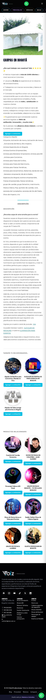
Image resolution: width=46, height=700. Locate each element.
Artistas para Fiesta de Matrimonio (16, 164)
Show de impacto (9, 194)
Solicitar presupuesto (20, 618)
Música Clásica (8, 188)
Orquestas (5, 634)
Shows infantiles (36, 609)
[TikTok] (20, 593)
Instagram (33, 692)
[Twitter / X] (25, 593)
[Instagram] (9, 593)
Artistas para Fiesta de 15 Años (14, 161)
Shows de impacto (22, 600)
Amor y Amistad (22, 634)
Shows (5, 10)
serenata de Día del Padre (32, 191)
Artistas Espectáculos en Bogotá (15, 147)
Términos (25, 692)
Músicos (29, 10)
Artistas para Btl (36, 154)
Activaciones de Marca (12, 144)
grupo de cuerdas (9, 184)
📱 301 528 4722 (7, 610)
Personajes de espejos (35, 615)
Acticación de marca (19, 140)
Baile (39, 10)
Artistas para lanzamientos (13, 171)
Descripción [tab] (23, 204)
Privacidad (17, 692)
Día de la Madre (22, 637)
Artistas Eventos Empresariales (15, 150)
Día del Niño (20, 646)
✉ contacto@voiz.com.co (8, 620)
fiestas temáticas (26, 181)
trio (18, 194)
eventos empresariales (28, 178)
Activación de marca (35, 140)
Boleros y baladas (7, 644)
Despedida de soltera (21, 640)
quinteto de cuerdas (26, 188)
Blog (10, 692)
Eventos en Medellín (37, 619)
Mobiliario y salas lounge (22, 613)
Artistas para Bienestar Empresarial (16, 154)
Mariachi (4, 637)
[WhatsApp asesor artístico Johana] (41, 695)
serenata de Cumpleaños (12, 191)
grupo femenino (23, 184)
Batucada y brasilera (8, 649)
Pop (16, 188)
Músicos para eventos (8, 632)
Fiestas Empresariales (11, 181)
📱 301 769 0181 (6, 612)
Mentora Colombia (28, 697)
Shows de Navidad (37, 612)
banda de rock (37, 171)
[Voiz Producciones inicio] (23, 573)
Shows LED (20, 603)
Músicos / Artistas (22, 605)
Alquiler (14, 137)
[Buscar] (26, 3)
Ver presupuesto (22, 677)
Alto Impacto (26, 144)
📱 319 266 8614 (6, 607)
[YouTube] (14, 593)
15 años (33, 600)
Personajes (17, 10)
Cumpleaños (21, 643)
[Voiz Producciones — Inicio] (7, 3)
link (34, 324)
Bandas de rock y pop (8, 642)
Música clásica (6, 639)
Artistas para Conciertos (13, 157)
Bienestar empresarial (20, 649)
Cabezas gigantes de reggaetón (37, 606)
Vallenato (5, 647)
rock (36, 188)
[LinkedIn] (30, 593)
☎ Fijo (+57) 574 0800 (7, 616)
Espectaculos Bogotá (11, 178)
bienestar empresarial (12, 174)
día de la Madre (26, 174)
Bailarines (27, 171)
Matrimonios (21, 632)
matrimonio (34, 184)
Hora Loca (34, 603)
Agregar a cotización (12, 133)
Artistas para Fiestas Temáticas (14, 167)
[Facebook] (4, 593)
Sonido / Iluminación (23, 610)
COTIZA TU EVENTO (23, 671)
